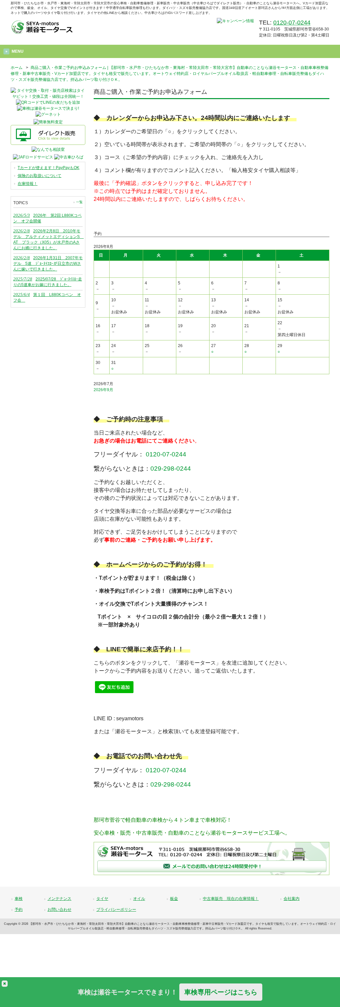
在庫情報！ (28, 183)
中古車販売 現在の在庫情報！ (231, 898)
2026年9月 (103, 389)
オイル (139, 898)
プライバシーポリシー (116, 909)
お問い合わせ (59, 909)
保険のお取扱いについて (39, 175)
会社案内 (291, 898)
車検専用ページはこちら (220, 992)
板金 (174, 898)
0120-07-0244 (291, 22)
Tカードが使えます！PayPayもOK (48, 167)
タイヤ (102, 898)
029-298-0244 (170, 468)
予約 (19, 909)
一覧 (79, 202)
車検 (19, 898)
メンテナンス (59, 898)
